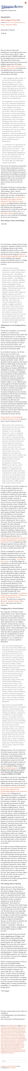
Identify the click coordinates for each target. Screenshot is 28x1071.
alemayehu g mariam (6, 1037)
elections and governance (18, 1042)
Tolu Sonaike (12, 1067)
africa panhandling (9, 1027)
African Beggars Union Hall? (10, 20)
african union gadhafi (17, 1032)
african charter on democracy (11, 1028)
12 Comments (10, 1052)
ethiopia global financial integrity (12, 1045)
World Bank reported (10, 768)
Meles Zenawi (8, 1047)
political (9, 1050)
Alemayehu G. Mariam (11, 24)
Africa (6, 1025)
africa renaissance (19, 1027)
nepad (6, 1048)
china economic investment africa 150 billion (11, 1040)
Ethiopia (15, 1025)
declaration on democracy (10, 1041)
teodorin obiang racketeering (12, 1051)
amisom (13, 1037)
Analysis (11, 1025)
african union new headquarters (17, 1035)
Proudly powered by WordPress (8, 1066)
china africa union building (19, 1038)
